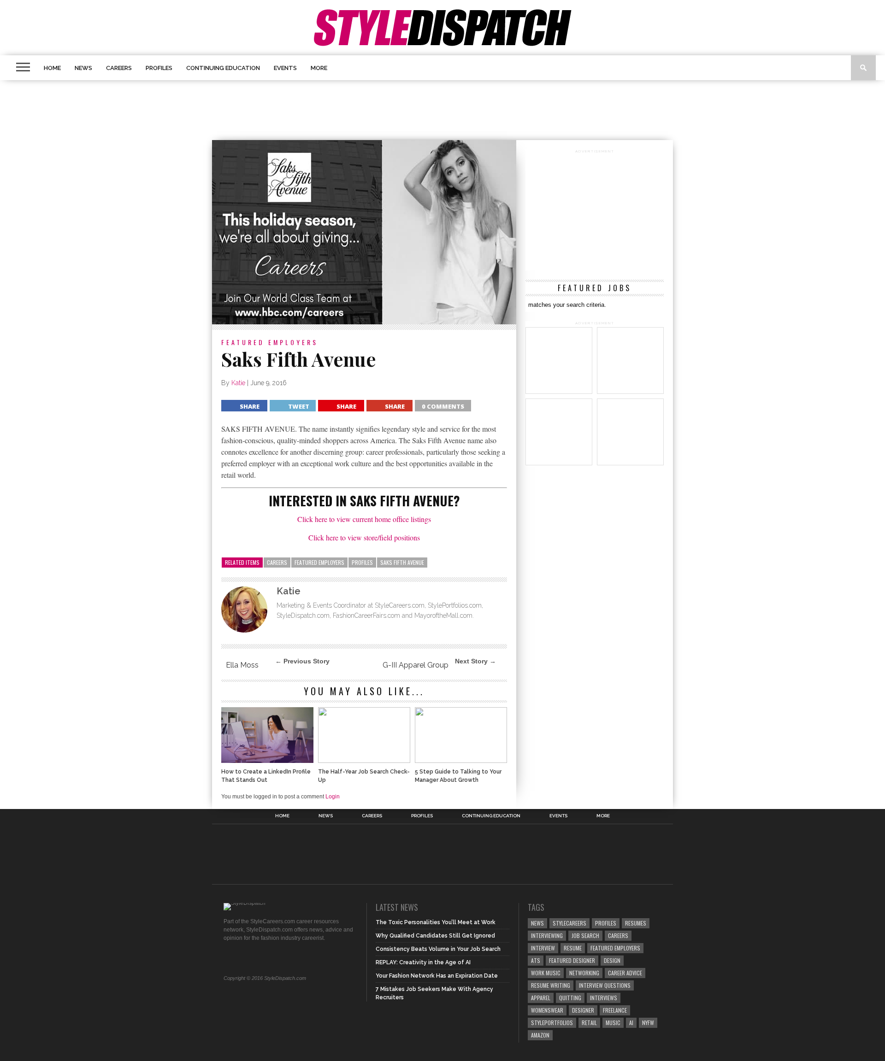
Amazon (540, 1035)
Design (612, 960)
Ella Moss (242, 665)
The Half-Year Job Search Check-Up (364, 775)
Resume (573, 948)
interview (543, 948)
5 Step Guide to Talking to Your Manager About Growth (458, 775)
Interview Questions (605, 985)
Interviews (603, 998)
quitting (570, 998)
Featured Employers (319, 562)
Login (332, 796)
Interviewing (547, 935)
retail (589, 1022)
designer (583, 1010)
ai (631, 1022)
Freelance (615, 1010)
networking (584, 973)
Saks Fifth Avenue (402, 562)
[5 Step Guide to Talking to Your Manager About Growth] (461, 760)
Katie (238, 383)
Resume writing (550, 985)
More (319, 67)
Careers (119, 67)
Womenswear (547, 1010)
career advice (625, 973)
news (537, 923)
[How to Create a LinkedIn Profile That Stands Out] (267, 760)
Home (52, 67)
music (613, 1022)
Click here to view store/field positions (364, 537)
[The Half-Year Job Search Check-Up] (364, 760)
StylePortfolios (552, 1022)
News (83, 67)
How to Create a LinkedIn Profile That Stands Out (266, 775)
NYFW (648, 1022)
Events (285, 67)
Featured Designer (572, 960)
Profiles (159, 67)
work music (545, 973)
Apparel (540, 998)
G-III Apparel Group (415, 665)
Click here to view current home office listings (364, 519)
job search (585, 935)
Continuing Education (223, 67)
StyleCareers (569, 923)
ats (535, 960)
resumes (635, 923)
